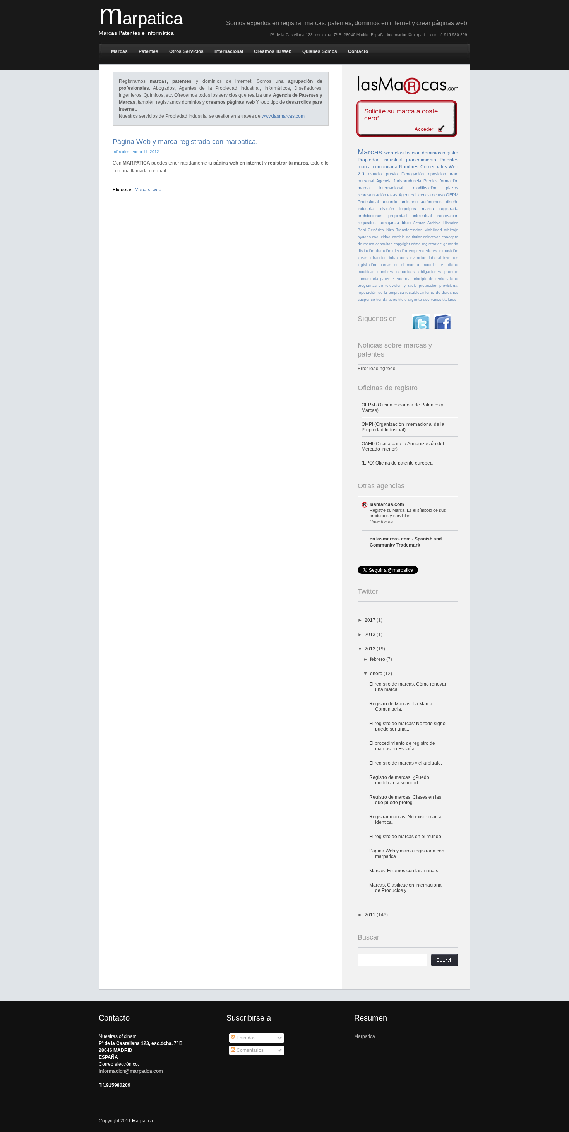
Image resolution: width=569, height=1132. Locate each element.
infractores (398, 258)
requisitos (367, 222)
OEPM (452, 194)
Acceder (424, 129)
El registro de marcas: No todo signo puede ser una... (407, 726)
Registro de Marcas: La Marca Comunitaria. (400, 706)
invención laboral (425, 258)
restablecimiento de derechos (431, 292)
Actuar (419, 223)
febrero (378, 659)
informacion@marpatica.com (131, 1071)
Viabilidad (433, 230)
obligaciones (429, 271)
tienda (381, 299)
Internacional (228, 51)
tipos (393, 299)
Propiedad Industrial (380, 160)
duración (383, 251)
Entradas (245, 1038)
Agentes (406, 194)
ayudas (364, 237)
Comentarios (249, 1050)
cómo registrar (423, 244)
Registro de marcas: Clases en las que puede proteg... (405, 799)
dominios (431, 153)
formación (449, 180)
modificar (366, 271)
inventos (450, 258)
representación (372, 194)
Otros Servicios (186, 51)
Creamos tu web (272, 51)
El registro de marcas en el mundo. (405, 836)
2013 (371, 634)
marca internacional (380, 187)
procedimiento (421, 160)
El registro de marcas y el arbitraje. (405, 763)
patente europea (395, 278)
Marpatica (364, 1036)
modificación (424, 187)
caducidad (381, 237)
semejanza (389, 222)
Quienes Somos (319, 51)
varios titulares (443, 299)
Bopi (362, 230)
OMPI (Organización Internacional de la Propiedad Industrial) (403, 427)
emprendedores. (423, 251)
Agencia (383, 180)
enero (377, 673)
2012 (371, 649)
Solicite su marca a (401, 115)
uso (426, 299)
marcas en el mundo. (399, 264)
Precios (430, 180)
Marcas (119, 51)
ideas (362, 258)
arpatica (141, 18)
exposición (448, 251)
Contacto (358, 51)
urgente (415, 299)
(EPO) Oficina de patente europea (397, 463)
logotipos (407, 208)
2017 (371, 620)
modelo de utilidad (440, 264)
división (387, 208)
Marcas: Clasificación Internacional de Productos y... (406, 887)
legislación (367, 264)
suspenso (366, 299)
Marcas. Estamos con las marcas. (404, 870)
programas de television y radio (387, 285)
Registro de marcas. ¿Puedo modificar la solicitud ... (399, 780)
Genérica (376, 230)
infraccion (378, 258)
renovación (447, 215)
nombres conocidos (396, 271)
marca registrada (440, 208)
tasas (392, 194)
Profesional (368, 201)
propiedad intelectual (409, 215)
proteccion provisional (438, 285)
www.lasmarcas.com (283, 116)
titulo (402, 299)
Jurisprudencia (407, 180)
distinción (366, 251)
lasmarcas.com (387, 504)
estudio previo (382, 174)
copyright (402, 244)
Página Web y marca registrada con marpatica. (185, 142)
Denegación (412, 174)
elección (399, 251)
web (157, 189)
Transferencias (409, 230)
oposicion (437, 174)
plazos (452, 187)
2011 (371, 915)
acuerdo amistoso (399, 201)
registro (450, 153)
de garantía (447, 244)
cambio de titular (407, 237)
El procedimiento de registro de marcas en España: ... (402, 746)
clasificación (408, 153)
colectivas (431, 237)
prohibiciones (370, 215)
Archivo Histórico (442, 223)
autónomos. (432, 201)
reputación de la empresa (381, 292)
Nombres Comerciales (423, 167)
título (406, 222)
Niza (390, 230)
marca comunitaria (378, 167)
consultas (383, 244)
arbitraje (451, 230)
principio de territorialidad (435, 278)
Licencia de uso (430, 194)
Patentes (148, 51)
